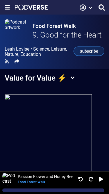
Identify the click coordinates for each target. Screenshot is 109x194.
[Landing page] (31, 7)
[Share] (17, 61)
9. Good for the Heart (67, 35)
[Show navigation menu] (7, 7)
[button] (86, 7)
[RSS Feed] (7, 61)
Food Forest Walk (54, 26)
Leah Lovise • (36, 52)
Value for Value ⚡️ (36, 78)
